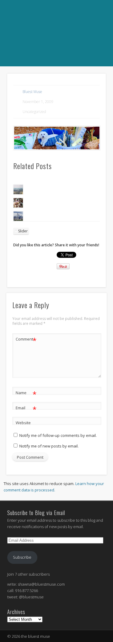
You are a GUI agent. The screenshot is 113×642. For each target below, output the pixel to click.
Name (26, 393)
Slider (23, 231)
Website (23, 422)
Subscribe (22, 557)
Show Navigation (56, 73)
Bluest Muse (32, 91)
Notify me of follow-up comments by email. (58, 435)
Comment (26, 339)
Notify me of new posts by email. (49, 446)
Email (26, 408)
